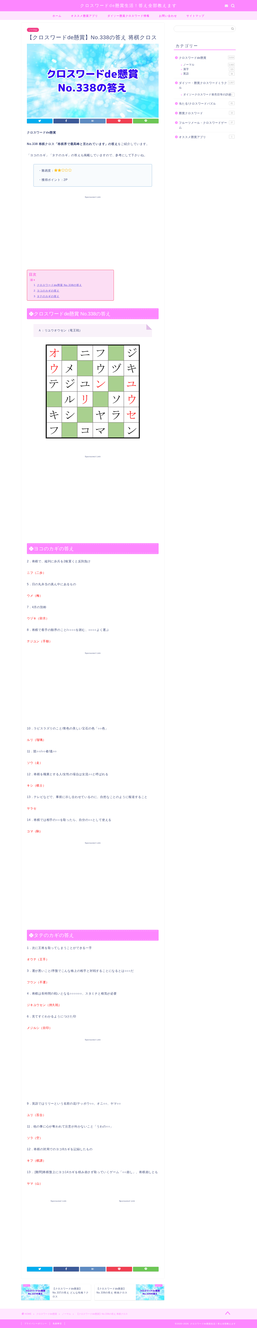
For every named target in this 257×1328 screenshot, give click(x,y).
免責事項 (57, 1323)
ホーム (57, 15)
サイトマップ (195, 15)
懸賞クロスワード (206, 113)
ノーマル (33, 30)
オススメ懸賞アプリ (84, 15)
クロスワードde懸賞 (206, 57)
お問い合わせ (168, 15)
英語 (208, 73)
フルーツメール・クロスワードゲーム (206, 125)
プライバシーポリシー (35, 1323)
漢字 (208, 69)
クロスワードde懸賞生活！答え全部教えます (128, 5)
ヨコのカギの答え (48, 290)
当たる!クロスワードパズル (206, 103)
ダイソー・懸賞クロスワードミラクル (206, 85)
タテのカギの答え (48, 296)
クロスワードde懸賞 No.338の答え (59, 285)
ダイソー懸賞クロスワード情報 (128, 15)
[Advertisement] (93, 232)
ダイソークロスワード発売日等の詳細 (207, 94)
